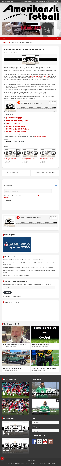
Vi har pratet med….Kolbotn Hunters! (44, 267)
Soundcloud (46, 76)
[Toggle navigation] (4, 38)
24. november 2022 (7, 452)
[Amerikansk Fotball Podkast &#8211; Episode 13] (48, 153)
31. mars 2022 (36, 413)
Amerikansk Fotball (19, 463)
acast (31, 76)
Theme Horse (34, 463)
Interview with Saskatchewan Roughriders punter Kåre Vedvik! (45, 410)
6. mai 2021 (35, 370)
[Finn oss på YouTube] (45, 441)
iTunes (35, 76)
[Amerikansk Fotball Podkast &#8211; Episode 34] (30, 153)
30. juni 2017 (7, 52)
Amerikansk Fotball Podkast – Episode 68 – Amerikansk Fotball (18, 267)
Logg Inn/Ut (38, 1)
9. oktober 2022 (7, 413)
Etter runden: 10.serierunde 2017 (14, 123)
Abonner (7, 292)
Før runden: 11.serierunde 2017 (14, 125)
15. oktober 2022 (7, 395)
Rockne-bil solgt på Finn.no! (12, 368)
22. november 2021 (36, 346)
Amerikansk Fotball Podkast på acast (15, 126)
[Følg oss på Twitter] (39, 441)
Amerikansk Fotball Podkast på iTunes (16, 128)
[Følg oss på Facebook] (34, 441)
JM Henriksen (14, 52)
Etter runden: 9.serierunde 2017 (14, 122)
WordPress (52, 463)
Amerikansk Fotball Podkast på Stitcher (16, 131)
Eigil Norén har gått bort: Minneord (14, 344)
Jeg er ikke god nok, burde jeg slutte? (44, 368)
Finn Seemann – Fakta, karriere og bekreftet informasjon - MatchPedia (20, 263)
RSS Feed (44, 1)
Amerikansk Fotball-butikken (27, 1)
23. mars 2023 (6, 434)
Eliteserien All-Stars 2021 (40, 344)
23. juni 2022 (6, 346)
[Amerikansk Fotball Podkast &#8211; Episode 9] (12, 153)
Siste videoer (37, 379)
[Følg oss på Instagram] (50, 441)
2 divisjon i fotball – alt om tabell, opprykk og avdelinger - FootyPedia (20, 259)
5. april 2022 (35, 395)
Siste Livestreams (9, 379)
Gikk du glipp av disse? (11, 324)
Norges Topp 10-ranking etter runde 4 (21, 275)
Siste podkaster (8, 418)
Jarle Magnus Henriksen (40, 136)
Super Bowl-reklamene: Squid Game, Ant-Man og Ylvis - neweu (18, 270)
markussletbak (41, 370)
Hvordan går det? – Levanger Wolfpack (45, 172)
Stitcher (39, 76)
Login (55, 185)
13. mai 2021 (6, 370)
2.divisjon (40, 259)
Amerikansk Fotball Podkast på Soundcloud (17, 129)
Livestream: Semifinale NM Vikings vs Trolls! (13, 410)
